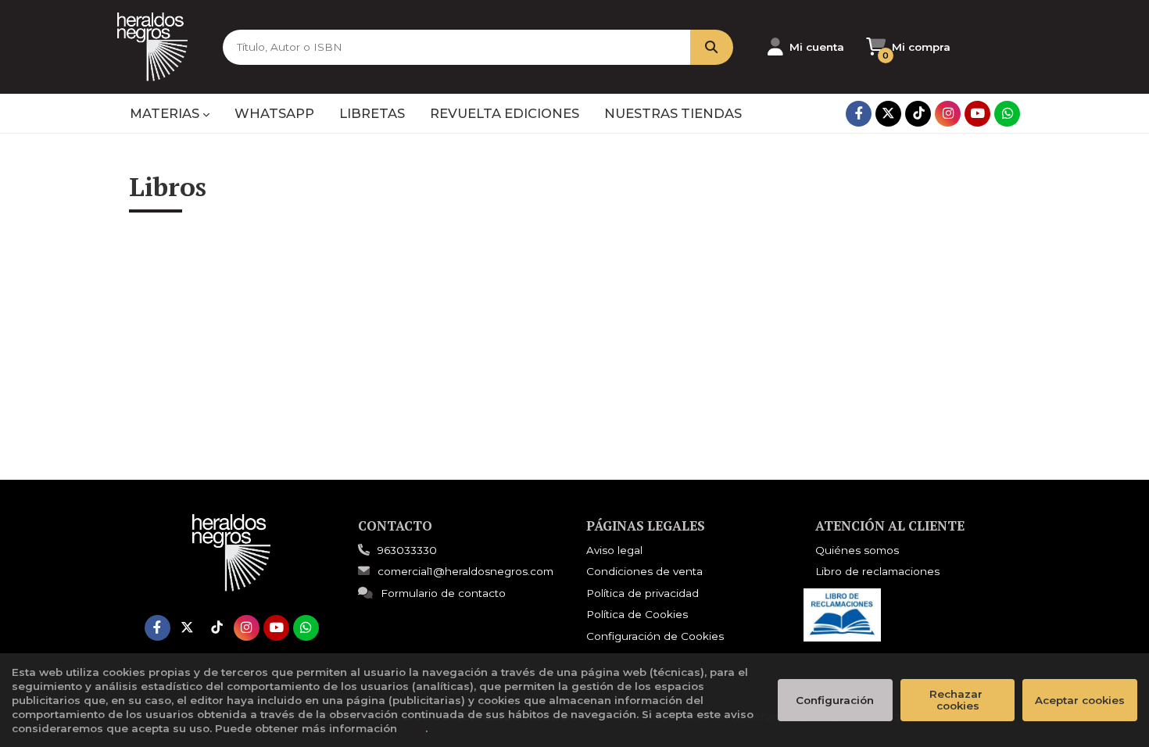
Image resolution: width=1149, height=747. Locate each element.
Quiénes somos (857, 550)
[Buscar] (711, 47)
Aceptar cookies (1080, 700)
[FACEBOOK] (859, 114)
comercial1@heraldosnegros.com (465, 571)
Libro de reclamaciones (877, 571)
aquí (412, 728)
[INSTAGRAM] (948, 114)
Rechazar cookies (957, 700)
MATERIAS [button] (166, 113)
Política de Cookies (637, 614)
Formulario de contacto (443, 593)
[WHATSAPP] (1007, 114)
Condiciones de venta (644, 571)
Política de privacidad (642, 593)
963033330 (407, 550)
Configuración (835, 700)
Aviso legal (614, 550)
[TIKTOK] (918, 114)
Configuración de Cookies (655, 636)
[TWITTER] (888, 114)
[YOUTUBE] (977, 114)
